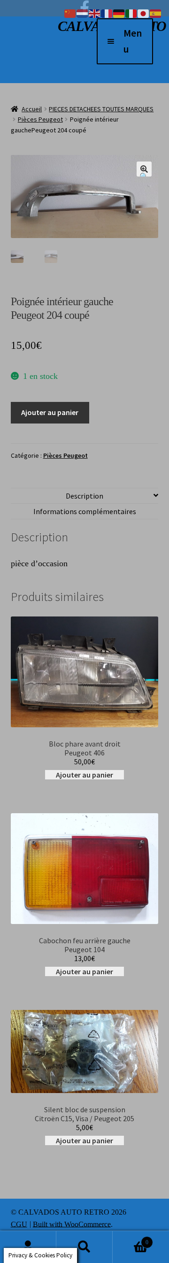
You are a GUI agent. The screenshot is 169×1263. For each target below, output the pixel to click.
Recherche (84, 1247)
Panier (130, 1238)
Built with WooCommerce (72, 1224)
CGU (19, 1224)
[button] (144, 169)
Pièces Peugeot (40, 119)
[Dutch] (83, 12)
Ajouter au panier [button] (84, 774)
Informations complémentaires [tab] (84, 511)
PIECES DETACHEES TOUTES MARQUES (101, 109)
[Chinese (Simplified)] (70, 12)
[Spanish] (156, 12)
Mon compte (28, 1247)
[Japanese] (144, 12)
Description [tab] (84, 496)
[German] (119, 12)
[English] (95, 12)
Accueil (32, 109)
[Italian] (131, 12)
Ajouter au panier (49, 412)
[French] (107, 12)
